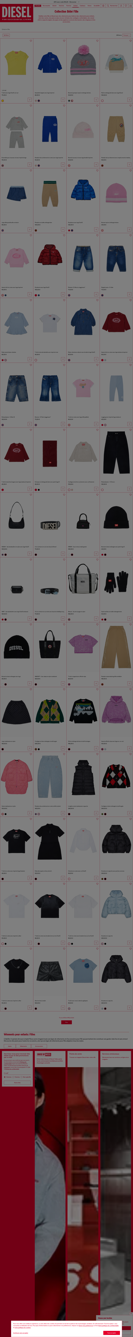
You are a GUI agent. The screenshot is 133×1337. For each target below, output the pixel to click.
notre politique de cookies (23, 1327)
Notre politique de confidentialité (108, 1325)
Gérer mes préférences (86, 1325)
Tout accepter (111, 1333)
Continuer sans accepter (20, 1333)
